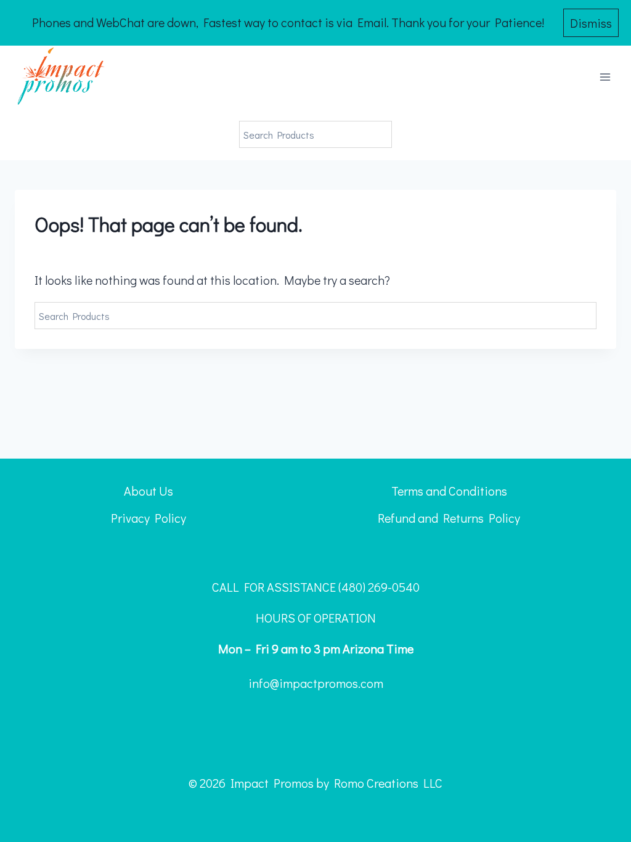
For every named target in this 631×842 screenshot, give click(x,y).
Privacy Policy (148, 518)
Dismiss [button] (591, 23)
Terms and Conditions (449, 491)
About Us (148, 491)
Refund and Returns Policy (449, 518)
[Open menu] (604, 77)
